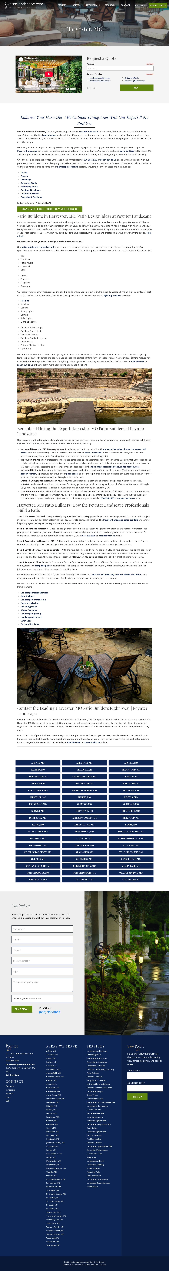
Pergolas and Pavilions (96, 1080)
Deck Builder (92, 1128)
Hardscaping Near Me (96, 1120)
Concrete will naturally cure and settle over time (115, 574)
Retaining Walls (29, 183)
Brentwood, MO (131, 769)
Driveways (26, 179)
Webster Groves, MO (84, 872)
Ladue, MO (38, 824)
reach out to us (108, 159)
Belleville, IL (84, 769)
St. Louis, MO (38, 859)
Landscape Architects (96, 1065)
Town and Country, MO (37, 866)
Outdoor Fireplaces (30, 190)
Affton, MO (38, 762)
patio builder (50, 135)
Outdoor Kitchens (30, 193)
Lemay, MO (131, 824)
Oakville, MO (38, 838)
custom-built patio (88, 131)
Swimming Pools (132, 78)
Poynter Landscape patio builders (120, 519)
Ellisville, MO (38, 797)
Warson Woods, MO (38, 872)
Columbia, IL (38, 783)
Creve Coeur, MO (38, 790)
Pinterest (10, 1093)
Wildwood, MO (84, 879)
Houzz (8, 1097)
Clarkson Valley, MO (84, 776)
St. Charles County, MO (38, 852)
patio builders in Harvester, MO (38, 247)
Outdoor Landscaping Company (100, 1069)
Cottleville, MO (84, 783)
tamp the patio (43, 565)
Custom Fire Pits (94, 1109)
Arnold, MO (131, 762)
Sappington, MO (38, 845)
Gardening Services (95, 1098)
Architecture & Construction (73, 1265)
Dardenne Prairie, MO (84, 790)
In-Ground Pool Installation (98, 1084)
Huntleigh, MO (131, 811)
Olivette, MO (84, 838)
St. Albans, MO (131, 845)
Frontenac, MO (38, 804)
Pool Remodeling (94, 1139)
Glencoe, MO (84, 804)
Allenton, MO (84, 762)
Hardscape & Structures (100, 81)
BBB (8, 1101)
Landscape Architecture (100, 78)
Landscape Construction (33, 599)
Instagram (10, 1090)
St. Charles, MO (84, 852)
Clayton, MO (131, 776)
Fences (24, 176)
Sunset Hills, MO (131, 859)
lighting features (112, 295)
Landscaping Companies (97, 1106)
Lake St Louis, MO (84, 824)
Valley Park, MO (131, 866)
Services (62, 5)
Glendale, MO (131, 804)
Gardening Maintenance (97, 1150)
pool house (72, 473)
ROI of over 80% (93, 452)
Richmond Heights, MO (131, 838)
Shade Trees (92, 1095)
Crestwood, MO (131, 783)
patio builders (127, 151)
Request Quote (158, 5)
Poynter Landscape (27, 151)
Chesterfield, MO (38, 776)
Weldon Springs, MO (131, 872)
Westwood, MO (38, 879)
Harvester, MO (84, 811)
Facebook (10, 1086)
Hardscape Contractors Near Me (101, 1102)
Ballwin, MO (38, 769)
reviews (103, 1265)
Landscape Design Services (34, 592)
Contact (125, 5)
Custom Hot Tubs (30, 624)
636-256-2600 (90, 159)
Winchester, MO (131, 879)
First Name (133, 1070)
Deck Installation (29, 603)
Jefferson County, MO (84, 817)
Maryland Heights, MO (131, 831)
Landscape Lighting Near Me (99, 1146)
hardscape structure (67, 166)
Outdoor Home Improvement (99, 1087)
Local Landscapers (95, 1117)
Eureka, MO (84, 797)
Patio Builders (93, 1073)
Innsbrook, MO (38, 817)
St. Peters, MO (84, 859)
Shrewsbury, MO (84, 845)
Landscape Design (95, 1091)
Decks (24, 172)
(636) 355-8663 (141, 5)
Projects (76, 5)
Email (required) (136, 1082)
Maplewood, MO (84, 831)
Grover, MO (38, 811)
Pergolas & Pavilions (31, 197)
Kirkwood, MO (131, 817)
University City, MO (84, 866)
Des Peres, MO (131, 790)
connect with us (125, 498)
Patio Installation (94, 1135)
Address (120, 64)
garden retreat (28, 473)
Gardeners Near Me (95, 1113)
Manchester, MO (38, 831)
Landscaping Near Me (96, 1131)
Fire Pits (25, 300)
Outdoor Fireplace (94, 1076)
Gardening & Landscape (135, 81)
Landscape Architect (31, 617)
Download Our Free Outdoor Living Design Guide (50, 209)
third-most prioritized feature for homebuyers (115, 466)
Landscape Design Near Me (99, 1124)
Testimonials (93, 5)
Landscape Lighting (31, 613)
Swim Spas (26, 620)
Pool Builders (27, 596)
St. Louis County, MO (131, 852)
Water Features (29, 610)
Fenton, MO (131, 797)
